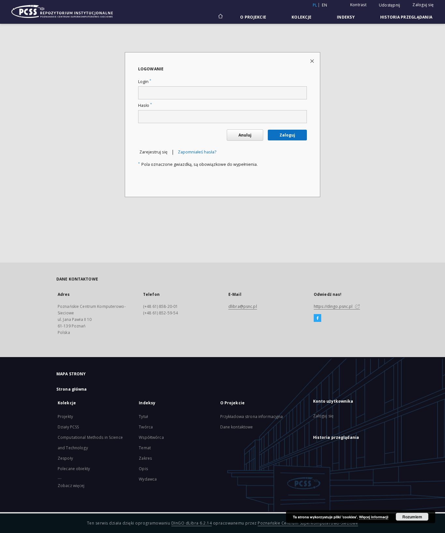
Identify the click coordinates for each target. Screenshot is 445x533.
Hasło (145, 105)
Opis (143, 468)
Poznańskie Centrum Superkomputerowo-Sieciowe (308, 523)
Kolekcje (301, 17)
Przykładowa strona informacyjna (251, 416)
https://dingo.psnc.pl (334, 306)
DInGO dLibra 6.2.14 (191, 523)
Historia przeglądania (406, 17)
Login (144, 81)
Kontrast (358, 4)
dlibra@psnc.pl (242, 306)
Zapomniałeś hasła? (197, 152)
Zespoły (65, 458)
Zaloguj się (423, 4)
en (324, 5)
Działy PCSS (68, 427)
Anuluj (244, 135)
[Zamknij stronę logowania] (312, 60)
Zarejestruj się (153, 152)
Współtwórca (151, 437)
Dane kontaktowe (236, 427)
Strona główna (71, 389)
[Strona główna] (220, 17)
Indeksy (346, 17)
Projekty (65, 416)
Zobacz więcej (71, 485)
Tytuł (143, 416)
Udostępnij (389, 5)
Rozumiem (412, 517)
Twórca (146, 427)
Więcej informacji (373, 516)
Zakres (145, 458)
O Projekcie (253, 17)
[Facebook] (317, 318)
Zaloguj (287, 135)
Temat (145, 448)
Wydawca (148, 479)
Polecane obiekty (74, 468)
